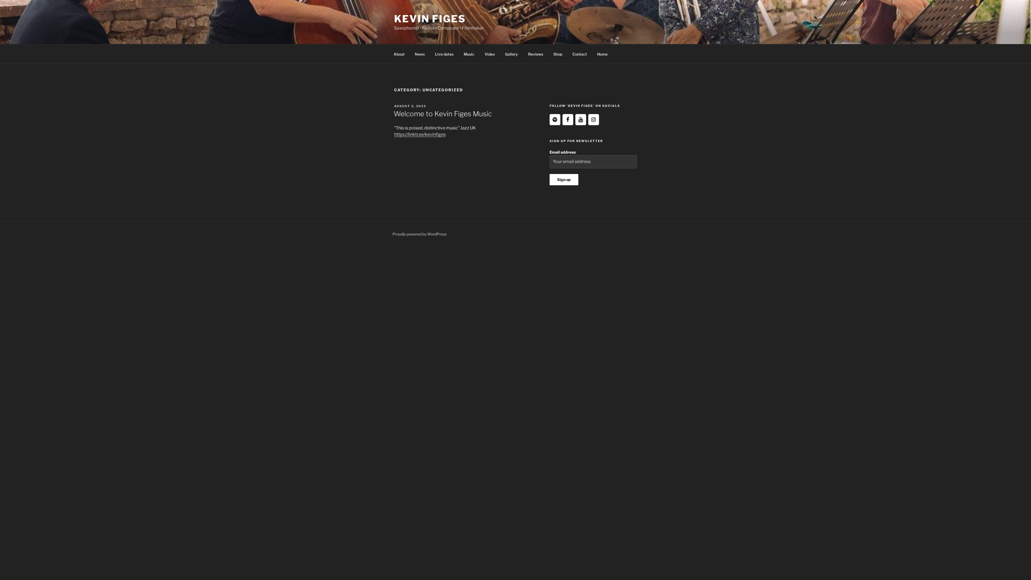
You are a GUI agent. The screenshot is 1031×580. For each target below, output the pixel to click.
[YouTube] (580, 119)
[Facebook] (567, 119)
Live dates (444, 54)
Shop (557, 54)
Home (602, 54)
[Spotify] (555, 119)
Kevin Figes (430, 19)
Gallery (511, 54)
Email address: (563, 152)
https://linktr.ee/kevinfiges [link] (420, 134)
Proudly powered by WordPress (419, 234)
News (420, 54)
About (399, 54)
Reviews (535, 54)
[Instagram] (593, 119)
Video (490, 54)
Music (469, 54)
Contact (579, 54)
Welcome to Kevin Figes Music (443, 114)
